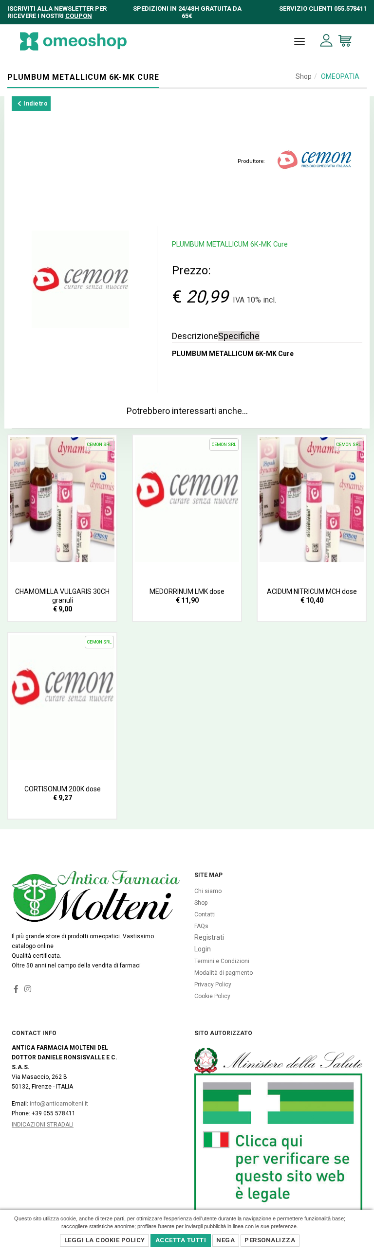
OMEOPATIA (340, 76)
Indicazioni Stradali (43, 1124)
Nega (225, 1240)
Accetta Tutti (180, 1240)
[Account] (326, 41)
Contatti (205, 914)
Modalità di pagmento (223, 972)
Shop (304, 76)
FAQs (201, 926)
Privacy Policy (212, 984)
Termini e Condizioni (221, 961)
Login (202, 949)
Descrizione (195, 336)
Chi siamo (208, 891)
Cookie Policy (212, 996)
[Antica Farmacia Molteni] (73, 41)
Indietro (35, 103)
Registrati (209, 937)
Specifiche (239, 336)
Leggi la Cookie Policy (104, 1240)
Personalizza (269, 1240)
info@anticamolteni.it (59, 1103)
